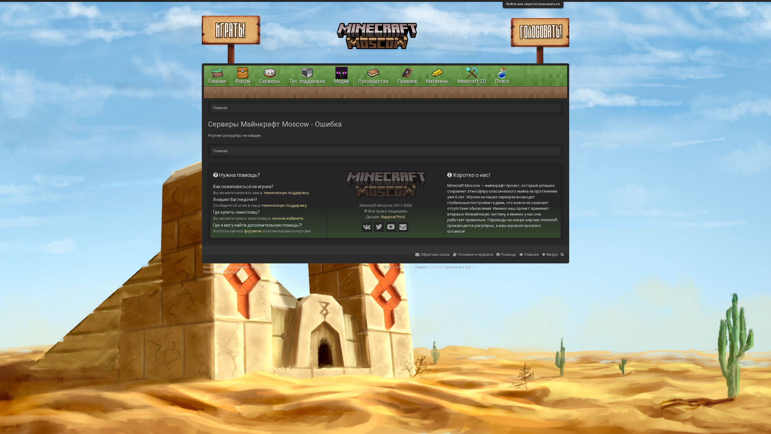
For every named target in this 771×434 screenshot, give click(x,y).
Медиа (341, 81)
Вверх (552, 254)
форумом (252, 231)
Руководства (373, 81)
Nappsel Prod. (393, 217)
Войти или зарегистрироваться (533, 4)
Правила (407, 81)
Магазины (437, 81)
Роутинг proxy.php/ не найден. (235, 135)
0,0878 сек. (405, 267)
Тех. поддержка (307, 81)
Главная (217, 81)
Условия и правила (475, 254)
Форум (242, 81)
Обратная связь (435, 254)
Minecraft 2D (472, 81)
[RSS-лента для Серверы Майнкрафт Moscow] (563, 251)
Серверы (269, 81)
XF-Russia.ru (230, 272)
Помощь (508, 254)
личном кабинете (287, 218)
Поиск (502, 81)
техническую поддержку (286, 192)
